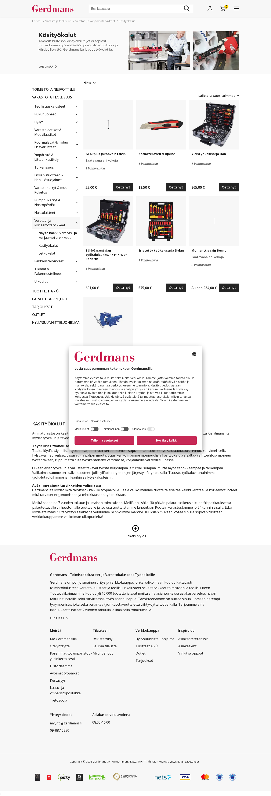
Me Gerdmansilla (63, 639)
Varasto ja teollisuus (52, 97)
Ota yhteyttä (60, 646)
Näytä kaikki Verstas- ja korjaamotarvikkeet (58, 235)
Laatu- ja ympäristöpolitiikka (65, 690)
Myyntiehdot (103, 653)
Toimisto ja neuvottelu (53, 89)
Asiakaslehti (187, 646)
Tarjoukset (42, 307)
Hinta (87, 82)
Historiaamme (61, 666)
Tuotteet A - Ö (45, 291)
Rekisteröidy (102, 639)
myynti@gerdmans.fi (66, 723)
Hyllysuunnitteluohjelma (56, 322)
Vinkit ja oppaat (190, 653)
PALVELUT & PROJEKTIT (51, 299)
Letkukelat (47, 253)
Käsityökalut (48, 245)
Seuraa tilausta (105, 646)
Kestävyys (58, 680)
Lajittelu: (205, 95)
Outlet (38, 314)
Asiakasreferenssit (193, 639)
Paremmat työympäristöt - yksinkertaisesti (71, 656)
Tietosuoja (58, 700)
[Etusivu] (54, 8)
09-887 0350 (59, 730)
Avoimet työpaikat (64, 673)
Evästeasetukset (188, 761)
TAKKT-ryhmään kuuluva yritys (157, 761)
